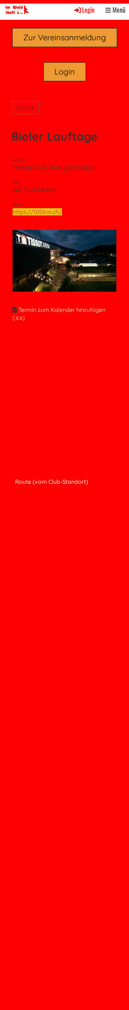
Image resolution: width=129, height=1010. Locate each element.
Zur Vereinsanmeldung (64, 37)
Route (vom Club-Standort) (51, 481)
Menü (118, 9)
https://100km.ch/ (37, 211)
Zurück (25, 107)
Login (88, 9)
